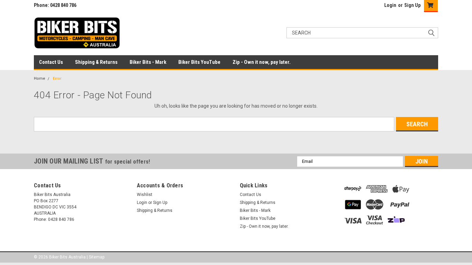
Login (390, 5)
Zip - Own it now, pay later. (262, 62)
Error (57, 78)
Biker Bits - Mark (148, 62)
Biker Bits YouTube (199, 62)
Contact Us (51, 62)
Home (39, 78)
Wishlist (144, 194)
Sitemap (96, 257)
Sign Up (412, 5)
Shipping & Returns (96, 62)
